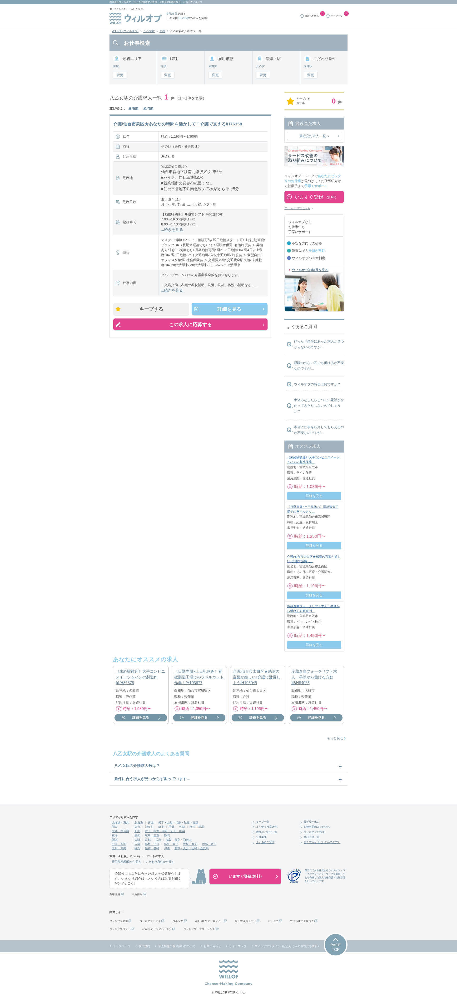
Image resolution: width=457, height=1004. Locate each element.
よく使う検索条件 (266, 826)
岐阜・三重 (152, 835)
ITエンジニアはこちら (297, 208)
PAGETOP (335, 947)
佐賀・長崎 (152, 848)
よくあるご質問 (265, 842)
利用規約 (144, 946)
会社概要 (261, 836)
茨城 (182, 827)
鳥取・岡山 (171, 844)
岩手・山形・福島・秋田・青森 (178, 822)
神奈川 (149, 827)
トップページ (121, 946)
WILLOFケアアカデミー (209, 921)
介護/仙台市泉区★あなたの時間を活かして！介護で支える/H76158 (177, 124)
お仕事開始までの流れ (317, 826)
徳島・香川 (209, 844)
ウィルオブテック (150, 921)
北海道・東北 (120, 822)
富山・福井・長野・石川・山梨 (165, 831)
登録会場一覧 (311, 836)
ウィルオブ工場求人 (302, 921)
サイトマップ (237, 946)
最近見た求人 (311, 821)
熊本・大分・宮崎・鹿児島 (191, 848)
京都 (148, 839)
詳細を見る (229, 309)
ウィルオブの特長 (314, 831)
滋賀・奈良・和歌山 (179, 839)
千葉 (171, 827)
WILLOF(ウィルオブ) (125, 31)
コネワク (178, 921)
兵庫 (158, 839)
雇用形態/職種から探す (126, 861)
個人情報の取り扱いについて (176, 946)
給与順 (149, 108)
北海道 (138, 822)
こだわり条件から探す (160, 861)
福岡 (137, 848)
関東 (115, 827)
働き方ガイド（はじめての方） (322, 842)
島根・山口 (152, 844)
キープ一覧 (262, 821)
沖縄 (167, 848)
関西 (115, 839)
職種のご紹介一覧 (266, 831)
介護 (162, 31)
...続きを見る (172, 230)
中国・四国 (119, 844)
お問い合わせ (212, 946)
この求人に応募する (190, 324)
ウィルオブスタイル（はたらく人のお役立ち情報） (287, 946)
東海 (115, 835)
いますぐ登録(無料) (245, 876)
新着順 (134, 108)
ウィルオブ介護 (118, 921)
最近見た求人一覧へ (314, 136)
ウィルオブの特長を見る (310, 270)
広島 (137, 844)
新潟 (137, 831)
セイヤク (273, 921)
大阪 (137, 839)
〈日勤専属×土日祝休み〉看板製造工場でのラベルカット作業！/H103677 (199, 677)
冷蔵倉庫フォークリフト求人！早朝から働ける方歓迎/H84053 (314, 677)
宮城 (151, 822)
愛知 (137, 835)
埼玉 (161, 827)
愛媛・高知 (190, 844)
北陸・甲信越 (120, 831)
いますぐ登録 (316, 196)
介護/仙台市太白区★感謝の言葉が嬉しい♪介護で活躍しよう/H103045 (256, 677)
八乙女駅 (149, 31)
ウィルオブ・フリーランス (199, 929)
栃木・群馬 (197, 827)
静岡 (167, 835)
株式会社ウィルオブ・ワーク (124, 2)
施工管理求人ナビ (245, 921)
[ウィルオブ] (135, 18)
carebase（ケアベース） (157, 929)
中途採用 (137, 894)
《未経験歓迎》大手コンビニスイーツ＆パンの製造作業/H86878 (140, 677)
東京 (137, 827)
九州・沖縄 (119, 848)
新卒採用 (114, 894)
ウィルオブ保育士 (119, 929)
